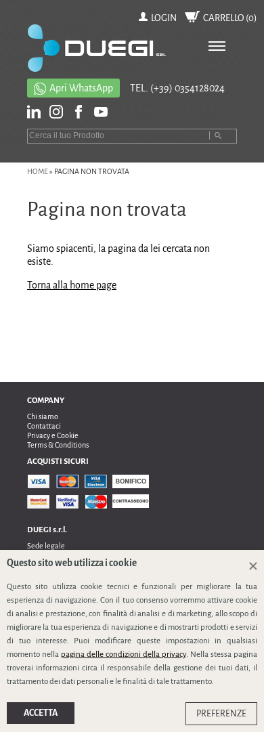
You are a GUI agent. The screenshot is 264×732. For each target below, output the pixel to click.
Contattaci (44, 426)
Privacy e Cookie (53, 435)
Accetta (41, 713)
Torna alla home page (71, 285)
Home (37, 171)
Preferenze (221, 713)
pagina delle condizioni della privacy (123, 654)
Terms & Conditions (58, 445)
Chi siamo (42, 416)
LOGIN (164, 18)
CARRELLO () (230, 18)
